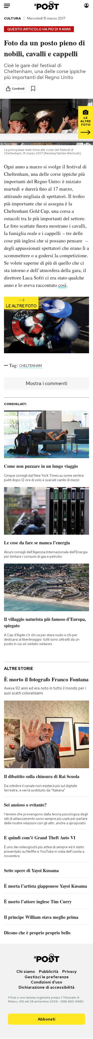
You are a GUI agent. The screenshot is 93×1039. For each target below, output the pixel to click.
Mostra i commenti (46, 383)
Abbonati (46, 1019)
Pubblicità (48, 971)
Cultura (12, 18)
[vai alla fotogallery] (46, 325)
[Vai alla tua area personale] (86, 5)
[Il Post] (46, 5)
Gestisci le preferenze (47, 977)
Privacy (69, 971)
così (62, 285)
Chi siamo (25, 971)
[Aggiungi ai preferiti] (33, 88)
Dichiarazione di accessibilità (46, 987)
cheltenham (30, 365)
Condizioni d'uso (46, 982)
